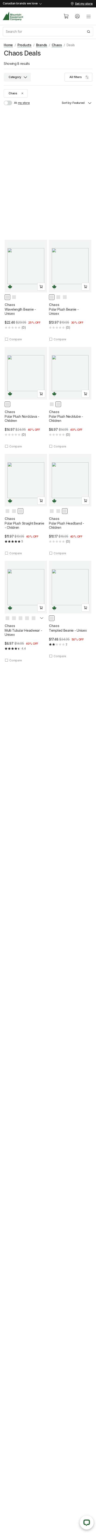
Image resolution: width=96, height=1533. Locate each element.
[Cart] (66, 16)
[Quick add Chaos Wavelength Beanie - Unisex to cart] (41, 287)
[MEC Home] (13, 16)
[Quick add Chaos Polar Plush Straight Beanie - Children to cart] (41, 501)
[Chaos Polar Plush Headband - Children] (70, 504)
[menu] (88, 16)
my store (24, 103)
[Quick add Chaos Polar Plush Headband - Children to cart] (85, 501)
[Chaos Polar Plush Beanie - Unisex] (70, 290)
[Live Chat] (87, 1523)
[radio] (7, 297)
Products (24, 45)
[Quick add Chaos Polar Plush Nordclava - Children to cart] (41, 394)
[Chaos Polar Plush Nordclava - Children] (26, 397)
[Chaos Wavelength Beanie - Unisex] (26, 290)
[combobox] (48, 31)
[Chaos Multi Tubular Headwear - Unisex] (26, 611)
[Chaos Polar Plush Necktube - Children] (70, 397)
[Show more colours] (41, 618)
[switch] (10, 103)
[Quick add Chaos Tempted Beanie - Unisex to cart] (85, 608)
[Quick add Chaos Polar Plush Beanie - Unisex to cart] (85, 287)
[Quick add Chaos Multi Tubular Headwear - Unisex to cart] (41, 608)
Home (8, 45)
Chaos (57, 45)
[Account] (77, 16)
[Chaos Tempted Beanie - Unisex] (70, 609)
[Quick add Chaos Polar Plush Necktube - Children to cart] (85, 394)
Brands (41, 45)
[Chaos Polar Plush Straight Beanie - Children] (26, 504)
